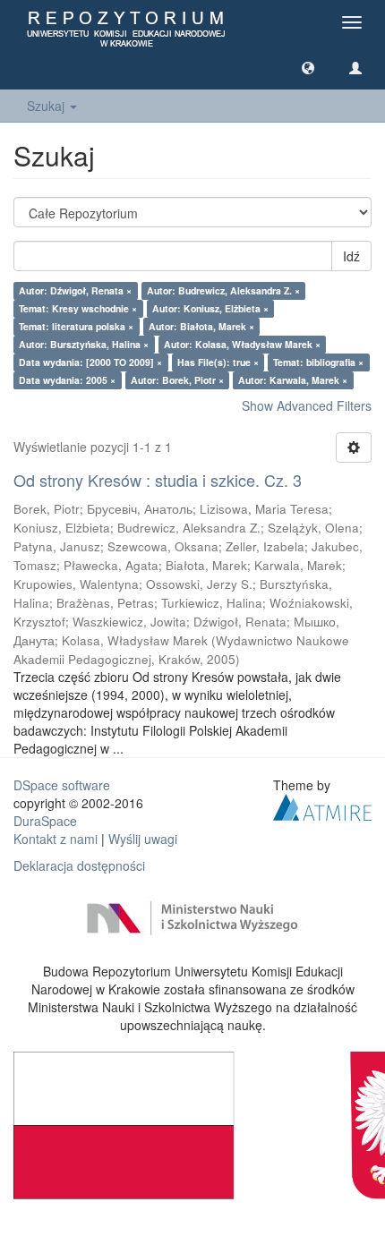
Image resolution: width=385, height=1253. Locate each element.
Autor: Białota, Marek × (201, 326)
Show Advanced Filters (307, 405)
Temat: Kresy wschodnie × (78, 308)
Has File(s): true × (218, 362)
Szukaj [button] (47, 106)
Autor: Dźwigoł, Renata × (75, 290)
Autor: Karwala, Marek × (292, 380)
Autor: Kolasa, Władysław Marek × (242, 344)
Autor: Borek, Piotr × (177, 380)
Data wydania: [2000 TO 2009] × (90, 362)
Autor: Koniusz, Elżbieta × (210, 308)
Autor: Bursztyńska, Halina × (84, 344)
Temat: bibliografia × (318, 362)
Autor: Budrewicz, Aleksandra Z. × (223, 290)
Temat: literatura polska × (76, 326)
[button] (308, 67)
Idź (351, 256)
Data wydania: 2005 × (67, 380)
